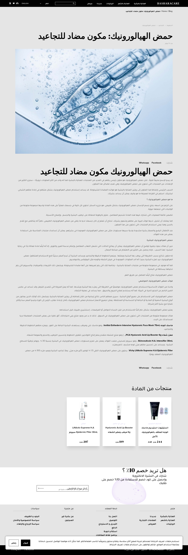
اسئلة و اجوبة (110, 531)
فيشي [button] (83, 423)
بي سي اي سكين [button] (119, 423)
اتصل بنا (113, 516)
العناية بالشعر (124, 3)
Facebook (156, 162)
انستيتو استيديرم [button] (154, 423)
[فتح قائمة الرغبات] (14, 3)
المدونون (69, 520)
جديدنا (99, 3)
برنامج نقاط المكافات (106, 535)
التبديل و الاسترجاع (108, 523)
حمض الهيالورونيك (149, 25)
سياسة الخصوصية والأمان (26, 520)
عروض (89, 3)
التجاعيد (161, 25)
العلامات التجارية (147, 520)
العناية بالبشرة (140, 3)
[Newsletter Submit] (40, 488)
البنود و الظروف (31, 516)
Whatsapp (144, 162)
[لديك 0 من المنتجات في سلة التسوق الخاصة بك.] (10, 3)
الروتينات (110, 3)
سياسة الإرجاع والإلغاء (28, 523)
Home (164, 11)
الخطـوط (170, 25)
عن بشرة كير (68, 516)
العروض (152, 523)
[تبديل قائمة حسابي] (17, 3)
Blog (170, 11)
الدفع (114, 527)
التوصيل (113, 520)
